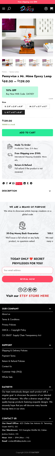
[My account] (46, 8)
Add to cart (27, 132)
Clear (51, 99)
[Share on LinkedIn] (24, 183)
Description (9, 190)
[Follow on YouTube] (35, 290)
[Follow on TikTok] (25, 290)
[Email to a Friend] (13, 183)
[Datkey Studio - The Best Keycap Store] (27, 8)
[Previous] (6, 37)
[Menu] (3, 8)
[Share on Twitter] (10, 183)
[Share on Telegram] (31, 183)
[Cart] (51, 8)
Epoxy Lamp (14, 71)
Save (20, 184)
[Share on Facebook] (7, 183)
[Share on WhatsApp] (4, 183)
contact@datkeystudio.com (19, 441)
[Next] (48, 37)
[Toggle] (50, 191)
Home (4, 71)
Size (4, 102)
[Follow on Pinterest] (30, 290)
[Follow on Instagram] (20, 290)
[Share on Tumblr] (28, 183)
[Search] (9, 8)
